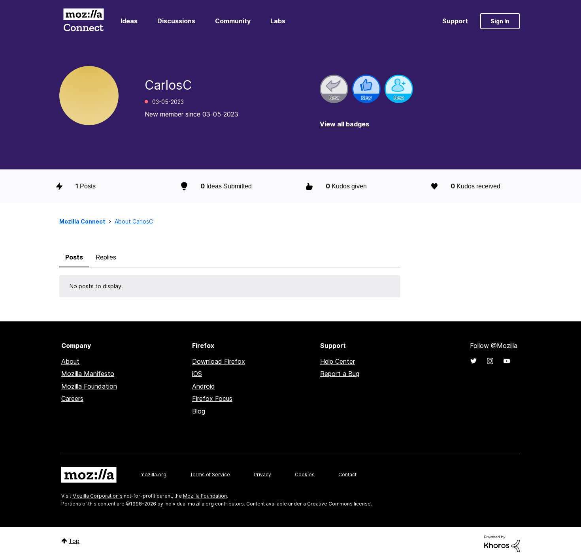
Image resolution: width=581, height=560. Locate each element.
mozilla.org (153, 474)
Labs (277, 21)
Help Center (337, 361)
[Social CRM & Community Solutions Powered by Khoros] (502, 543)
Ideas (129, 21)
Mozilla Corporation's (97, 496)
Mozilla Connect (83, 21)
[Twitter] (473, 361)
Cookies (305, 474)
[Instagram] (490, 361)
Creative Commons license (339, 504)
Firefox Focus (212, 398)
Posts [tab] (74, 257)
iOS (197, 374)
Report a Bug (339, 374)
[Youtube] (506, 361)
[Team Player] (366, 89)
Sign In (499, 21)
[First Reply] (334, 89)
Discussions (176, 21)
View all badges (344, 124)
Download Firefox (218, 361)
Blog (198, 411)
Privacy (262, 474)
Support (455, 21)
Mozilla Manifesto (87, 374)
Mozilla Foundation (89, 386)
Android (203, 386)
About (70, 361)
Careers (72, 398)
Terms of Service (210, 474)
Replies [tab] (106, 257)
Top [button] (74, 540)
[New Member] (399, 89)
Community (233, 21)
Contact (347, 474)
